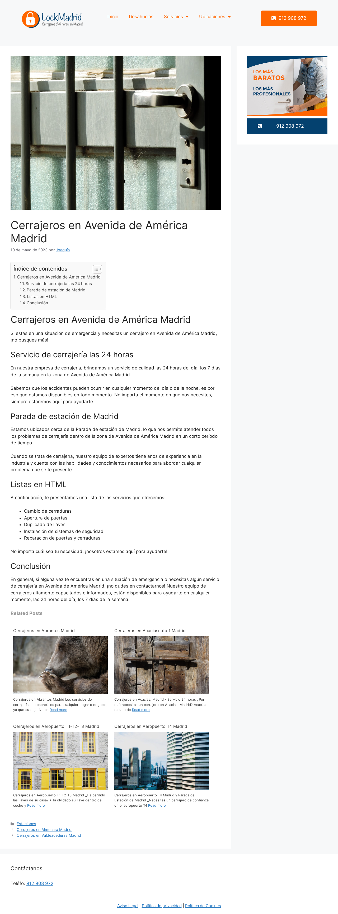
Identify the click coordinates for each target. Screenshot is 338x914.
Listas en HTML (42, 296)
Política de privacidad (162, 905)
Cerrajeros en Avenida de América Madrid (59, 277)
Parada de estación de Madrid (56, 289)
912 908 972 (39, 883)
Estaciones (26, 823)
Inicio (112, 16)
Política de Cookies (203, 905)
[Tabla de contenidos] (97, 269)
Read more (58, 710)
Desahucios (141, 16)
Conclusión (37, 302)
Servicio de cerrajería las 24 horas (59, 283)
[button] (289, 18)
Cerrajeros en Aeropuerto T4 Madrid (150, 726)
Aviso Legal (127, 905)
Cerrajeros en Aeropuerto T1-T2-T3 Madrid (56, 726)
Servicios (173, 16)
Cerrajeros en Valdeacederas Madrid (49, 835)
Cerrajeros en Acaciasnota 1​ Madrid (150, 630)
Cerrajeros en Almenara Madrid (44, 829)
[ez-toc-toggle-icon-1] (95, 269)
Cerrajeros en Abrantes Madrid (44, 630)
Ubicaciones (212, 16)
